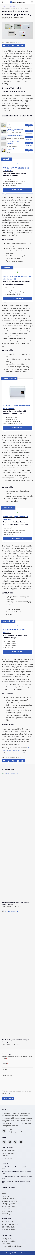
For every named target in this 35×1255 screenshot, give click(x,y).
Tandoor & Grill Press (9, 1201)
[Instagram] (15, 1142)
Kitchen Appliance (8, 1151)
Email (5, 1069)
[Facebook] (4, 45)
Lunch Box (6, 1209)
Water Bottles (7, 1211)
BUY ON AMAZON (29, 124)
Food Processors (8, 1199)
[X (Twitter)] (8, 45)
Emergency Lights (8, 1204)
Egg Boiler (5, 1191)
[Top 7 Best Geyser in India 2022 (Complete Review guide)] (17, 973)
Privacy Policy (7, 1239)
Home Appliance (8, 1153)
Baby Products (7, 1158)
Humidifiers (6, 1196)
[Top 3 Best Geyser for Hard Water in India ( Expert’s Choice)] (17, 836)
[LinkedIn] (17, 45)
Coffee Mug (6, 1214)
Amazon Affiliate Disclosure (12, 1246)
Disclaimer (6, 1244)
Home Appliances (18, 17)
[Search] (2, 2)
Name (5, 1063)
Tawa (4, 1194)
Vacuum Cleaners (8, 1206)
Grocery (5, 1156)
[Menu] (32, 2)
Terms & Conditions (9, 1241)
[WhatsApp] (22, 45)
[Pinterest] (13, 45)
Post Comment (8, 1098)
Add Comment (8, 1075)
